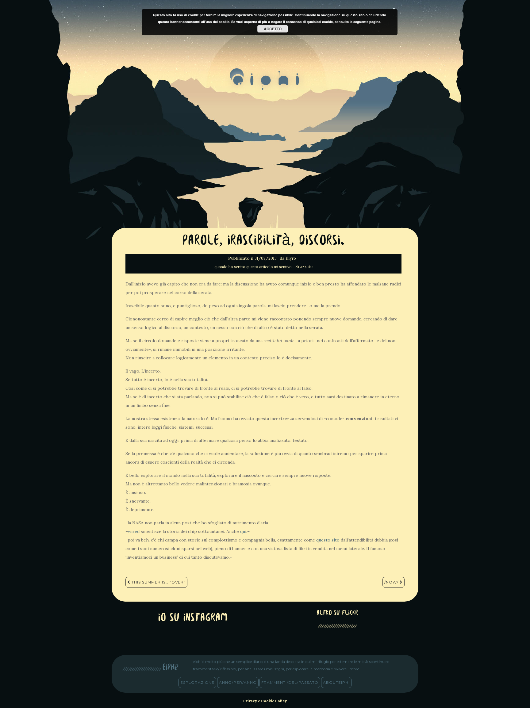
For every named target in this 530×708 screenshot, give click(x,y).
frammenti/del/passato (289, 682)
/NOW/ (392, 582)
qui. (243, 531)
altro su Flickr (337, 613)
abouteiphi (336, 682)
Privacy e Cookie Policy (265, 700)
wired (134, 531)
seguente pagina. (367, 21)
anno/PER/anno (238, 682)
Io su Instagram (193, 618)
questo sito (328, 540)
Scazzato (304, 266)
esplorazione (197, 682)
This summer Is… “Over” (158, 582)
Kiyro (291, 258)
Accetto (273, 29)
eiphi (265, 84)
